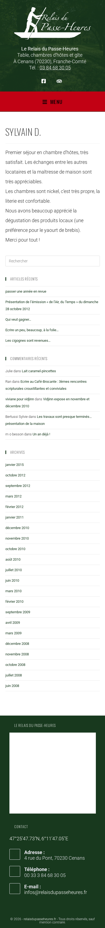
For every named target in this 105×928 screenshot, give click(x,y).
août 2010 (12, 559)
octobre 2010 (15, 549)
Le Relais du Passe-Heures (35, 725)
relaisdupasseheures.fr (40, 919)
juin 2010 (12, 580)
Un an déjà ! (41, 434)
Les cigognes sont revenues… (28, 340)
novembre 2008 (17, 654)
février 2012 (14, 507)
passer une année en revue (25, 291)
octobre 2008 (15, 665)
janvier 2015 (14, 465)
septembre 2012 (17, 486)
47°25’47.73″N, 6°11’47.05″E (38, 838)
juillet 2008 (13, 675)
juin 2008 (12, 686)
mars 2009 (13, 633)
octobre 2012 (15, 475)
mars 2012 (13, 496)
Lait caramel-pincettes (39, 371)
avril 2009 (12, 623)
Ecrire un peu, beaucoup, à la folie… (32, 330)
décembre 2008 (17, 644)
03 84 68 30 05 (55, 67)
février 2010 (14, 602)
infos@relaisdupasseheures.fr (55, 892)
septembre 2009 (17, 612)
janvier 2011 (14, 517)
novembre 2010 (17, 538)
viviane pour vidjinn (19, 399)
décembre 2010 (17, 528)
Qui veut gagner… (18, 319)
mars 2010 (13, 591)
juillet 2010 (13, 570)
